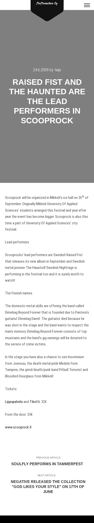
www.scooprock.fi (18, 427)
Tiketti (34, 401)
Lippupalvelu (14, 401)
